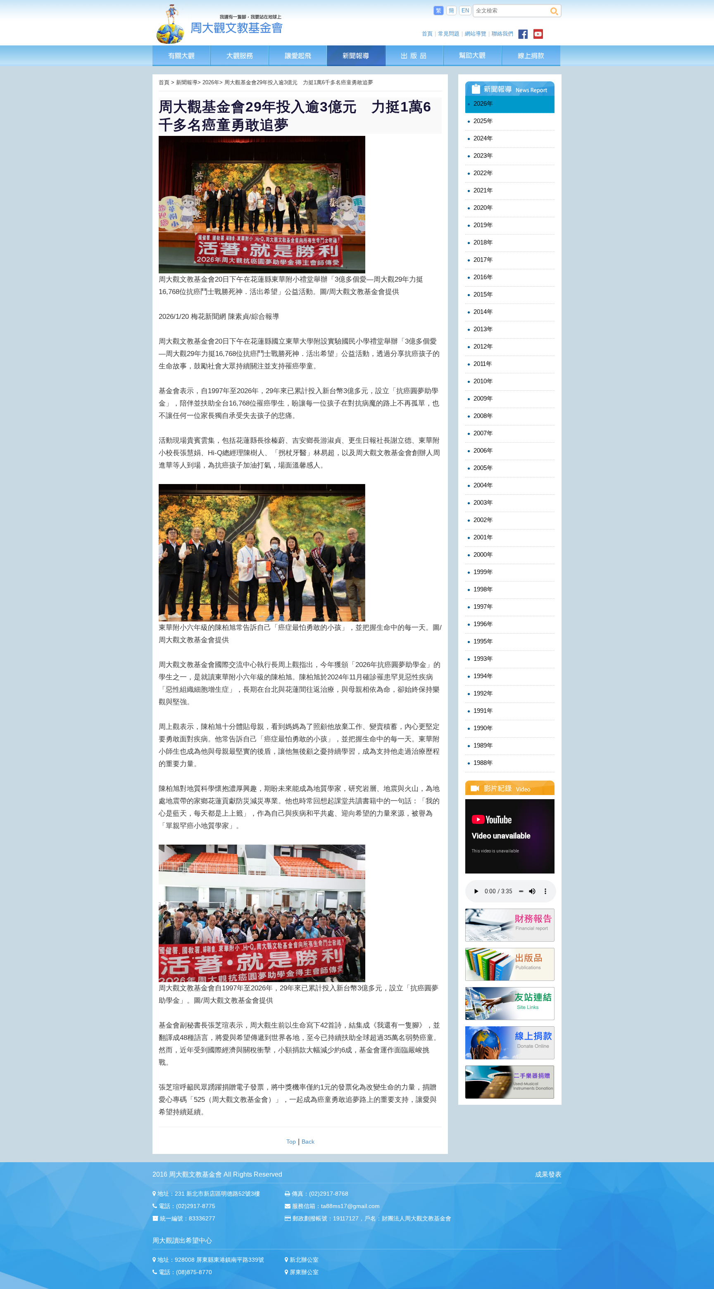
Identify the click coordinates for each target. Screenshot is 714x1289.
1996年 (482, 623)
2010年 (482, 381)
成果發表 (548, 1174)
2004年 (482, 485)
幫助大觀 (473, 49)
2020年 (482, 207)
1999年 (482, 571)
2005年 (482, 467)
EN (465, 10)
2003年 (482, 502)
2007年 (482, 433)
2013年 (482, 328)
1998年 (482, 589)
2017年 (482, 259)
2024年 (482, 138)
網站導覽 (475, 34)
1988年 (482, 762)
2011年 (482, 363)
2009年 (482, 398)
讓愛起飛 (298, 49)
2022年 (482, 172)
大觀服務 (240, 49)
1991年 (482, 710)
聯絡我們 (502, 34)
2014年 (482, 311)
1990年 (482, 727)
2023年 (482, 155)
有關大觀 (181, 49)
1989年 (482, 745)
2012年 (482, 346)
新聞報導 (356, 49)
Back (308, 1141)
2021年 (482, 190)
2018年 (482, 242)
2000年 (482, 554)
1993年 (482, 658)
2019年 (482, 224)
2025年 (482, 120)
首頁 (427, 34)
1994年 (482, 675)
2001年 (482, 537)
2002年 (482, 519)
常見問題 (448, 34)
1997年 (482, 606)
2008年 (482, 415)
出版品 (415, 49)
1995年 (482, 641)
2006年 (482, 450)
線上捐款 (531, 55)
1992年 (482, 693)
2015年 (482, 294)
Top (291, 1141)
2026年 (482, 103)
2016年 (482, 276)
